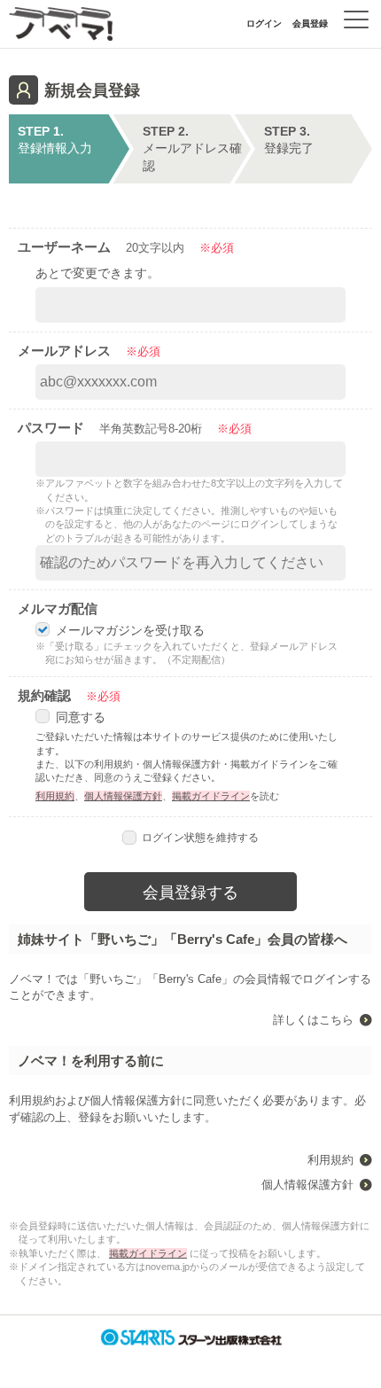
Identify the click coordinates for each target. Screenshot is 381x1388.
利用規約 (54, 796)
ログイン (264, 23)
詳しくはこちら (313, 1019)
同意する (80, 717)
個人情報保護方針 (123, 796)
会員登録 (310, 23)
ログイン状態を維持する (200, 837)
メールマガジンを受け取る (130, 630)
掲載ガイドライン (211, 796)
